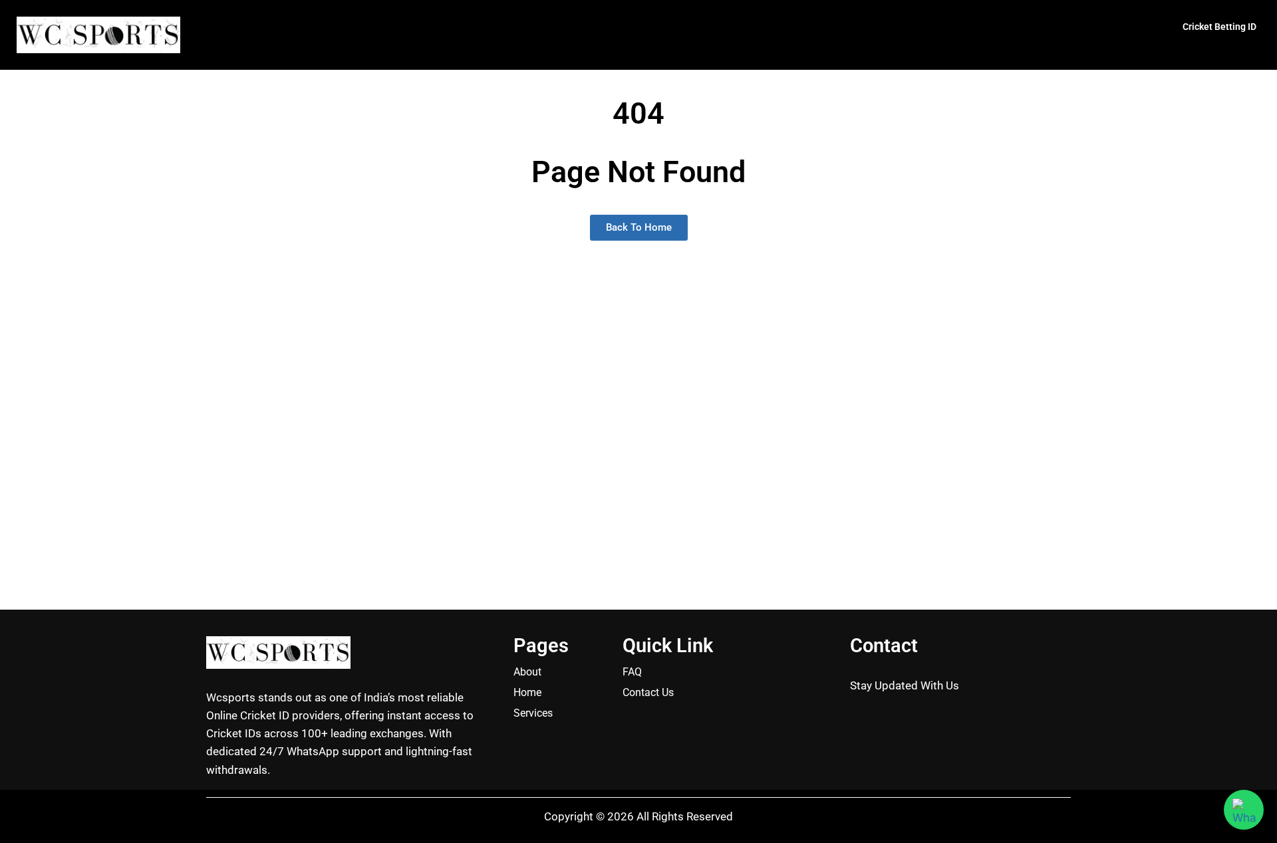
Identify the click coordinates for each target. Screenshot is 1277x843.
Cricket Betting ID (1219, 26)
